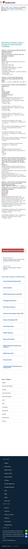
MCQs (5, 497)
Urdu (3, 400)
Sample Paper (7, 466)
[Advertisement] (14, 27)
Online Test (7, 501)
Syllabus (6, 463)
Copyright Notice (8, 525)
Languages (4, 407)
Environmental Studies (7, 386)
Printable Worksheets (9, 487)
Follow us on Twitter (8, 514)
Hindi (3, 403)
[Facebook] (26, 536)
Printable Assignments (9, 483)
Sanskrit (4, 414)
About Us (6, 507)
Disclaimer (6, 518)
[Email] (26, 533)
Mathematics (16, 7)
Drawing (4, 389)
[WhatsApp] (26, 530)
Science (4, 421)
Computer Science (6, 393)
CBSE (7, 7)
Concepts (6, 480)
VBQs (5, 494)
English (4, 382)
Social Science (5, 417)
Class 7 (11, 7)
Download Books (8, 477)
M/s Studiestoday (15, 546)
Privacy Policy (7, 521)
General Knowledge (6, 396)
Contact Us (6, 511)
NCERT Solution (8, 470)
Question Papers (8, 473)
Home (3, 7)
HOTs (5, 490)
